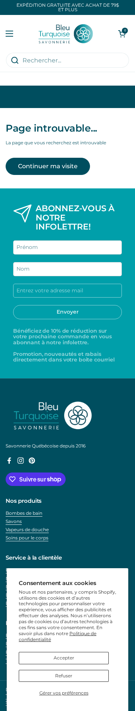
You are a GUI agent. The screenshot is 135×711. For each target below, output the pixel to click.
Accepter (64, 658)
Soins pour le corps (27, 538)
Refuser (63, 675)
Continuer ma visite (48, 166)
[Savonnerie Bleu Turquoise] (65, 34)
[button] (121, 33)
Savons (14, 521)
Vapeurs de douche (27, 529)
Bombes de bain (24, 513)
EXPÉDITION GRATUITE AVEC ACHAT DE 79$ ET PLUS (67, 7)
